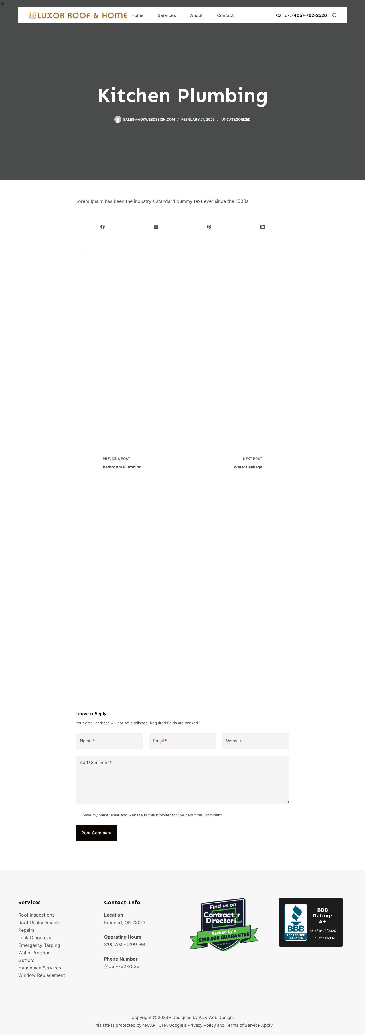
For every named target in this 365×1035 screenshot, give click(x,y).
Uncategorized (236, 119)
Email (160, 740)
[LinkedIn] (262, 226)
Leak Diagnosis (34, 937)
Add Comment (96, 762)
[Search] (334, 15)
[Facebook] (102, 226)
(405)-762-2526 (121, 966)
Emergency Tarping (39, 945)
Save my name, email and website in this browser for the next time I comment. (153, 815)
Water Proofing (34, 952)
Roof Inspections (36, 915)
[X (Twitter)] (155, 226)
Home (137, 15)
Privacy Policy (202, 1025)
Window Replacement (41, 975)
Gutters (26, 960)
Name (87, 740)
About (196, 15)
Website (234, 740)
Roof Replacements (39, 922)
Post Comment (96, 833)
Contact (225, 15)
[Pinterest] (209, 226)
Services (167, 15)
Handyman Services (39, 968)
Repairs (26, 930)
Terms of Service (243, 1025)
